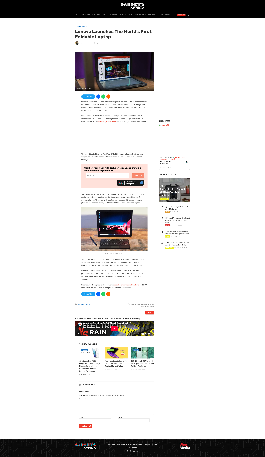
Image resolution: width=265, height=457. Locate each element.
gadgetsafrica (165, 161)
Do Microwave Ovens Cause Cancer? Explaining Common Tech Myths (177, 244)
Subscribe (181, 15)
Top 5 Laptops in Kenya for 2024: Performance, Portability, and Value (116, 363)
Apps (78, 15)
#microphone (164, 159)
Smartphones (140, 15)
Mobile (84, 26)
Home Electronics (109, 15)
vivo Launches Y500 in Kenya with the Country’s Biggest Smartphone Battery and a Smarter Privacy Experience (89, 366)
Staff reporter (139, 369)
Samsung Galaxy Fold (107, 121)
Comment (82, 399)
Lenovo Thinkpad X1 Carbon (145, 304)
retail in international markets (126, 285)
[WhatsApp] (103, 96)
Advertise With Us (124, 445)
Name (81, 417)
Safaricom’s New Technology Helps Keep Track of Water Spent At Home (177, 233)
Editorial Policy (150, 445)
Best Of (110, 350)
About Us (111, 445)
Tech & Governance (155, 15)
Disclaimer (137, 445)
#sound (172, 159)
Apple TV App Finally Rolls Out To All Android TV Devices (176, 208)
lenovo (134, 304)
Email (120, 417)
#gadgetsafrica (180, 157)
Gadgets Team (86, 374)
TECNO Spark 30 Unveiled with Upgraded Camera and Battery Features (142, 363)
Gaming (97, 15)
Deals (167, 15)
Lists (130, 15)
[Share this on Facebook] (98, 96)
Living (167, 236)
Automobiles (87, 15)
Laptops (122, 15)
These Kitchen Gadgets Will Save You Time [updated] (173, 192)
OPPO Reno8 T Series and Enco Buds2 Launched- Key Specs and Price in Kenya (177, 220)
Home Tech (164, 198)
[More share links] (108, 96)
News (167, 225)
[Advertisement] (174, 87)
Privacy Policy (132, 447)
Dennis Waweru (87, 43)
